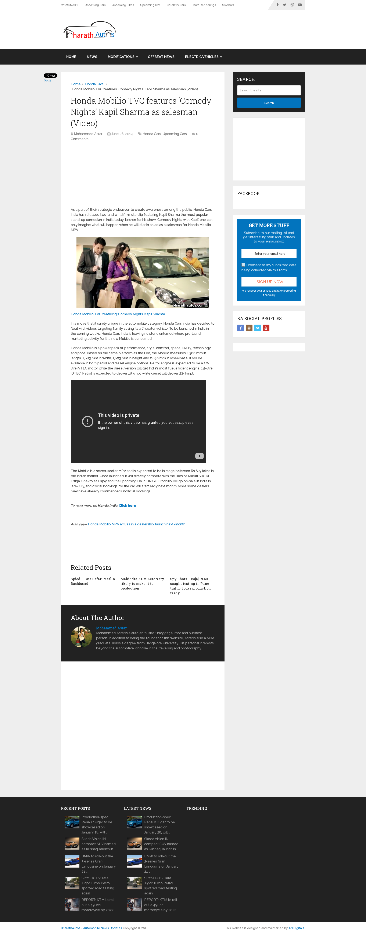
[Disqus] (143, 726)
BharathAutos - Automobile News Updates (91, 928)
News (92, 57)
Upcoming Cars (95, 5)
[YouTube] (266, 328)
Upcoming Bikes (123, 5)
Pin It (47, 81)
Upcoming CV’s (150, 5)
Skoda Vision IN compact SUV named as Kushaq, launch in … (99, 844)
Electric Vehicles (202, 57)
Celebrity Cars (176, 5)
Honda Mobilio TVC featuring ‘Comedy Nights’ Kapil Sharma (118, 314)
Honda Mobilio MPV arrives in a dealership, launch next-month (136, 524)
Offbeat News (161, 57)
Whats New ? (69, 5)
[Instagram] (249, 328)
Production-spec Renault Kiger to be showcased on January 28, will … (97, 824)
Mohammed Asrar (88, 134)
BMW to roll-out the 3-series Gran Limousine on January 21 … (99, 863)
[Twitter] (257, 328)
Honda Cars (152, 134)
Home (71, 57)
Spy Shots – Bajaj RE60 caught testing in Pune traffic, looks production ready (190, 586)
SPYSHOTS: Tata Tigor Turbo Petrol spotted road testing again (98, 885)
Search (269, 103)
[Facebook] (240, 328)
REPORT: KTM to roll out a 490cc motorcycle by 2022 (98, 905)
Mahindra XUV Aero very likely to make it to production (142, 584)
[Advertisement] (228, 23)
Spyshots (228, 5)
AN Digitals (296, 928)
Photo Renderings (204, 5)
